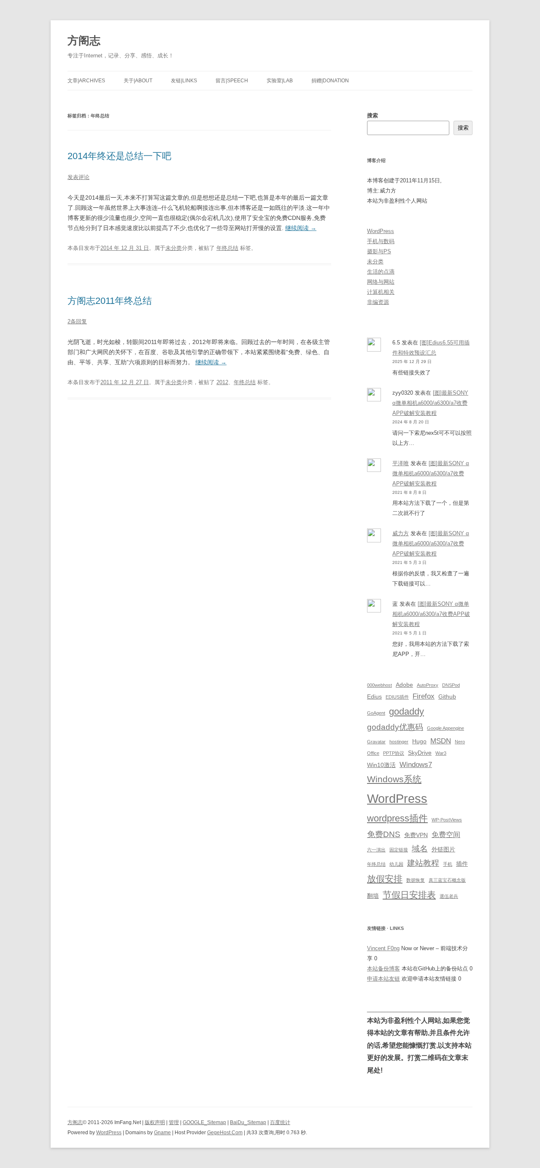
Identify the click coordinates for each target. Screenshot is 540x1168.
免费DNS (383, 834)
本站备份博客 (383, 968)
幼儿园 (396, 864)
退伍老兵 (449, 896)
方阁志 (84, 40)
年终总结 (227, 248)
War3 (440, 753)
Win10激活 (381, 765)
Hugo (419, 741)
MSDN (440, 741)
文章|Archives (86, 81)
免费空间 (446, 835)
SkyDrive (420, 752)
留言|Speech (232, 81)
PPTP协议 (393, 753)
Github (447, 696)
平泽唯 (400, 463)
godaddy (406, 711)
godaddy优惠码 (395, 727)
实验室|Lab (280, 81)
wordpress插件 (397, 818)
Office (373, 753)
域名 (420, 848)
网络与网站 (380, 282)
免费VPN (416, 835)
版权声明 (155, 1122)
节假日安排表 (409, 895)
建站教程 (423, 863)
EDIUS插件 (397, 696)
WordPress (380, 231)
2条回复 (77, 321)
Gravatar (376, 741)
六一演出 (376, 849)
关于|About (138, 81)
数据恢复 (415, 880)
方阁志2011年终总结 (110, 300)
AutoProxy (427, 685)
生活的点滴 (380, 271)
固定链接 (398, 849)
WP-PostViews (447, 819)
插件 (462, 863)
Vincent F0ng (383, 948)
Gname (162, 1132)
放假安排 (384, 878)
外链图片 (443, 849)
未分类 (173, 248)
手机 (447, 864)
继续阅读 (300, 228)
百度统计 (280, 1122)
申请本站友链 (383, 979)
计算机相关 (380, 292)
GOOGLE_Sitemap (204, 1122)
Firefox (424, 696)
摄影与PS (379, 251)
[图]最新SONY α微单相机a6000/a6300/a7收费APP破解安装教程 (430, 403)
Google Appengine (445, 728)
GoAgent (376, 712)
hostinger (398, 741)
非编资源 (378, 302)
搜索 (372, 115)
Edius (374, 696)
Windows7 (416, 765)
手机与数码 (380, 241)
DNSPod (451, 685)
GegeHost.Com (225, 1132)
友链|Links (184, 81)
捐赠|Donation (330, 81)
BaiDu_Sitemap (248, 1122)
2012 (222, 382)
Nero (460, 741)
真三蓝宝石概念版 (447, 880)
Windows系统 (394, 779)
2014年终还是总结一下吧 (119, 156)
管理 (174, 1122)
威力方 (400, 533)
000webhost (379, 685)
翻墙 (373, 895)
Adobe (404, 684)
